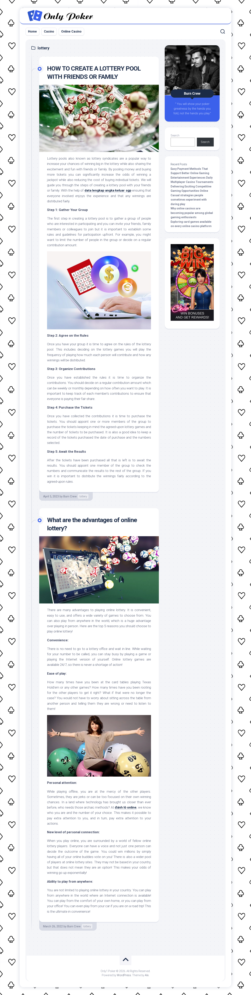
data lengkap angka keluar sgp (108, 190)
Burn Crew (70, 496)
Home (32, 31)
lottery (83, 496)
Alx (147, 975)
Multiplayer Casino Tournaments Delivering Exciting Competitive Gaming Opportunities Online (192, 186)
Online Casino (71, 31)
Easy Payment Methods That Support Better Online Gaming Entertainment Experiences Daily (192, 173)
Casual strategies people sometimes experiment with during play (189, 200)
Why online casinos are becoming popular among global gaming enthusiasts (192, 213)
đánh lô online (126, 807)
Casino (49, 31)
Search (175, 135)
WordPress (124, 975)
